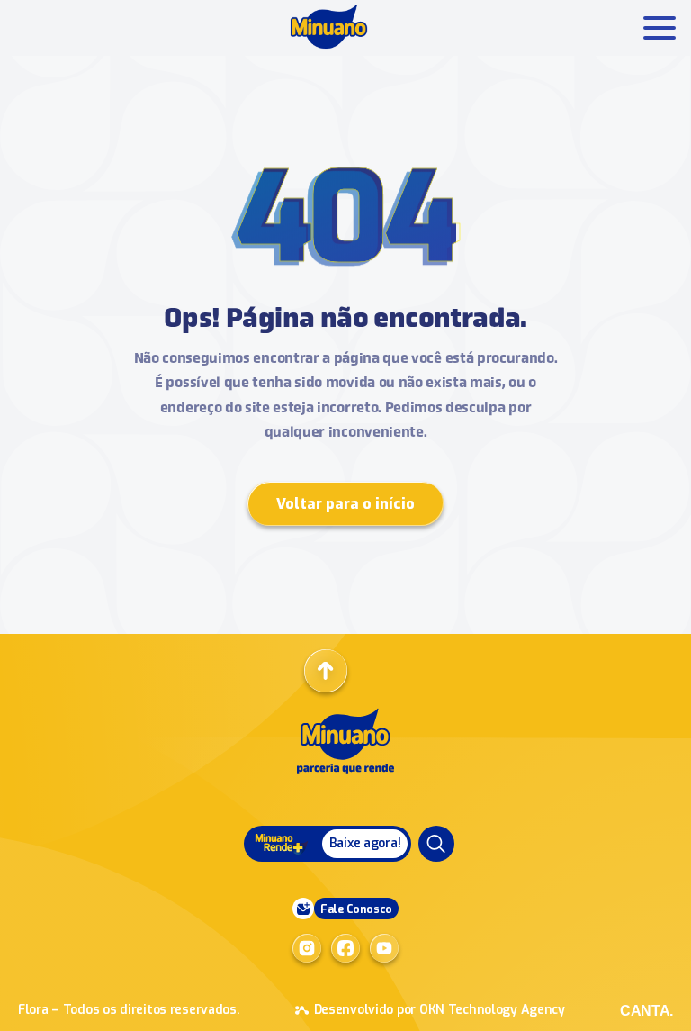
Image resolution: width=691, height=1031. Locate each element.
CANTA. (646, 1010)
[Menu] (436, 844)
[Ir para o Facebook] (345, 948)
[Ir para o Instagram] (306, 948)
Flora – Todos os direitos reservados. (129, 1009)
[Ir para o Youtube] (384, 948)
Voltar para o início (345, 503)
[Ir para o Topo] (325, 670)
